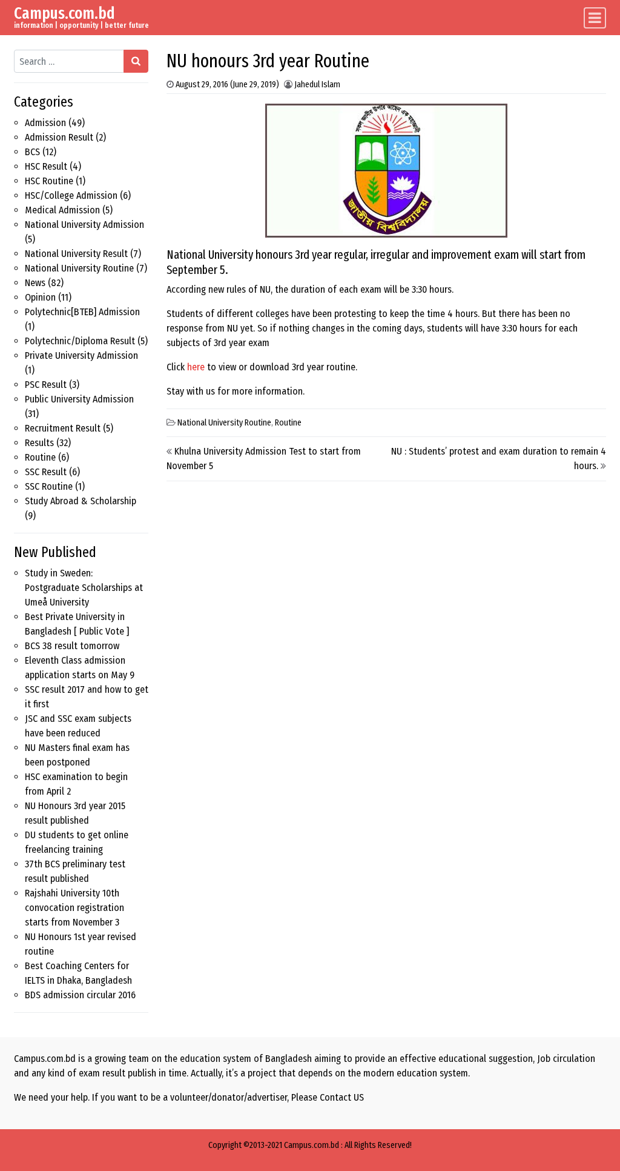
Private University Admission (81, 355)
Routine (40, 457)
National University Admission (84, 224)
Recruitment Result (63, 428)
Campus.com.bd (64, 13)
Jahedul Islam (317, 84)
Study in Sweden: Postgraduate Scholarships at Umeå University (84, 587)
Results (39, 443)
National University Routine (79, 268)
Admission (45, 122)
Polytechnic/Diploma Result (80, 341)
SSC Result (46, 472)
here (196, 367)
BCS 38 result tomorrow (72, 646)
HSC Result (46, 166)
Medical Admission (62, 210)
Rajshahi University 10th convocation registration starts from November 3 (74, 907)
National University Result (76, 253)
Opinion (40, 297)
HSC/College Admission (71, 195)
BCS (32, 152)
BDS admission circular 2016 (80, 995)
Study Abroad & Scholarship (80, 501)
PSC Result (46, 384)
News (35, 283)
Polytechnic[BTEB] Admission (82, 312)
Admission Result (59, 137)
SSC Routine (49, 486)
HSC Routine (49, 181)
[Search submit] (136, 61)
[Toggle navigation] (595, 17)
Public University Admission (79, 399)
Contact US (342, 1097)
